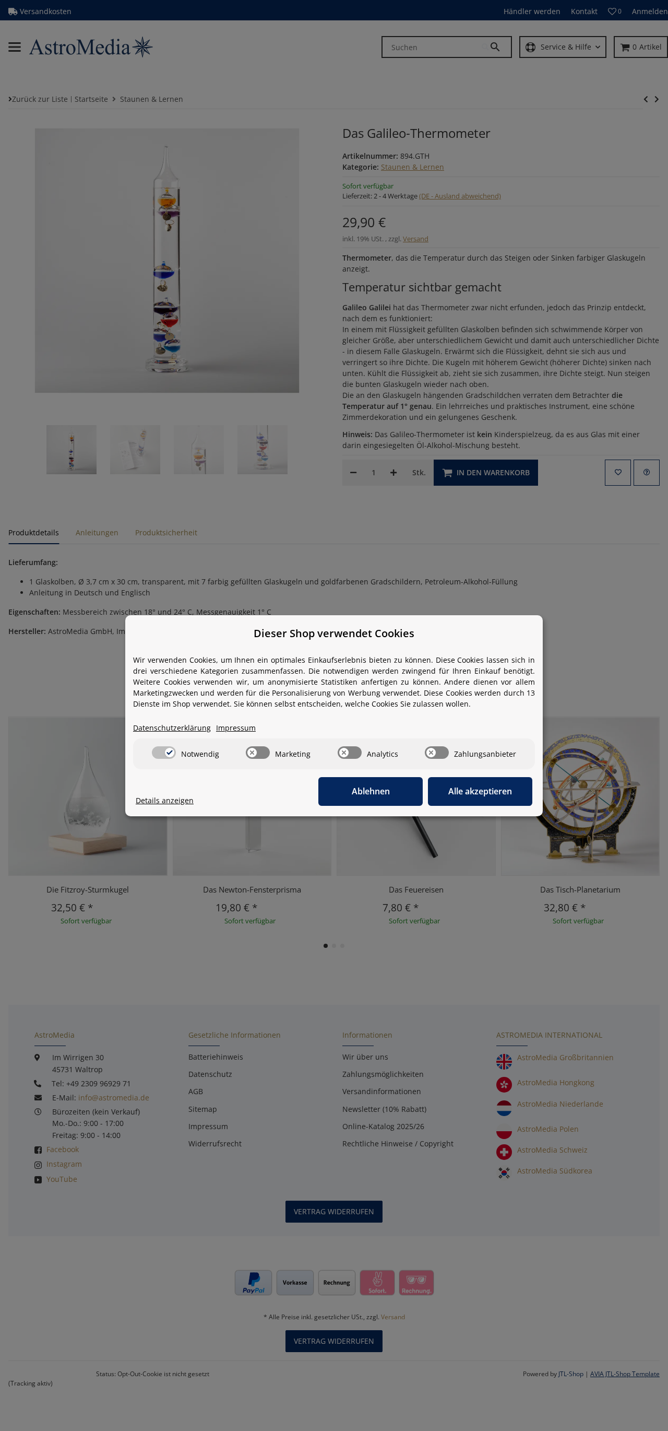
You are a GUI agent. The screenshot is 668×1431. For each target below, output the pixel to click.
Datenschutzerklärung (172, 728)
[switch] (164, 752)
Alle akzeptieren (480, 791)
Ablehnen (371, 791)
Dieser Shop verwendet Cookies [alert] (334, 633)
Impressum (236, 728)
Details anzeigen (165, 800)
